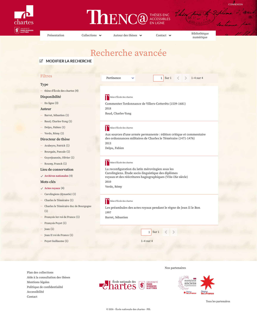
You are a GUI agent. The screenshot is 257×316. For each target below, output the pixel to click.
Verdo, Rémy (52, 133)
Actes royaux (52, 188)
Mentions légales (38, 282)
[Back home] (128, 17)
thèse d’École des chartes (59, 91)
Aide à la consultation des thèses (48, 277)
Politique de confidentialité (45, 287)
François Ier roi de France (59, 217)
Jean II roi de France (56, 235)
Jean (47, 229)
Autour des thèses (125, 35)
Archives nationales (56, 176)
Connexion (235, 4)
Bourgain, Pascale (55, 151)
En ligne (49, 103)
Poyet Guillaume (54, 241)
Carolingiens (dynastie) (58, 194)
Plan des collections (40, 272)
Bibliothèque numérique (200, 35)
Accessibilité (35, 292)
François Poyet (53, 223)
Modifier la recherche (69, 61)
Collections (89, 35)
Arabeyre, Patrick (54, 145)
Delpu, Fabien (52, 127)
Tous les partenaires (218, 301)
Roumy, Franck (53, 163)
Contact (161, 35)
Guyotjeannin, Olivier (57, 157)
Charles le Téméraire (56, 200)
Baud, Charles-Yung (56, 121)
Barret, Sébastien (54, 115)
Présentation (55, 35)
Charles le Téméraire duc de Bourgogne (67, 206)
